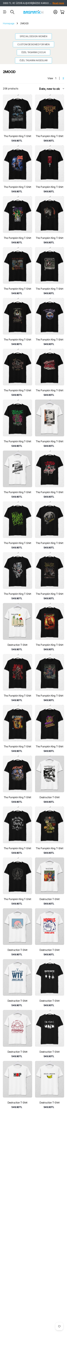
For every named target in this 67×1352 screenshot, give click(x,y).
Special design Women (33, 36)
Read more (58, 3)
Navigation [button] (5, 12)
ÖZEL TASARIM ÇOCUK (33, 52)
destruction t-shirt (18, 644)
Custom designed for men (33, 44)
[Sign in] (55, 12)
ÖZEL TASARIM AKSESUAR (33, 60)
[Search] (12, 12)
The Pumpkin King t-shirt (17, 136)
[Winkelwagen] (62, 12)
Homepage (8, 23)
